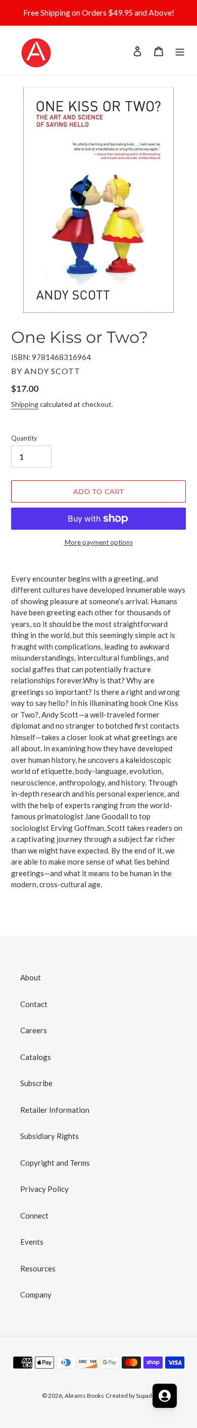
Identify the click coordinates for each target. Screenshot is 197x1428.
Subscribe (36, 1083)
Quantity (24, 438)
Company (36, 1294)
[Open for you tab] (165, 1396)
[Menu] (179, 50)
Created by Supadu (131, 1395)
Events (31, 1241)
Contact (33, 1004)
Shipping (24, 404)
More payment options (99, 542)
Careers (33, 1030)
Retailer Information (54, 1109)
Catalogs (35, 1056)
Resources (38, 1268)
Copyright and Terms (55, 1162)
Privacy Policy (44, 1188)
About (30, 977)
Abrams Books (84, 1395)
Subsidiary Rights (49, 1135)
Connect (34, 1215)
